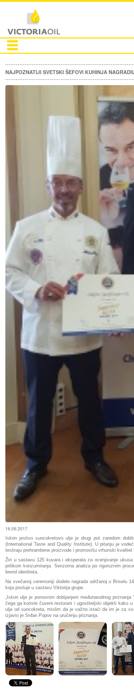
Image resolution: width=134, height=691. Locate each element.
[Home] (34, 22)
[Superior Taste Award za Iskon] (29, 650)
